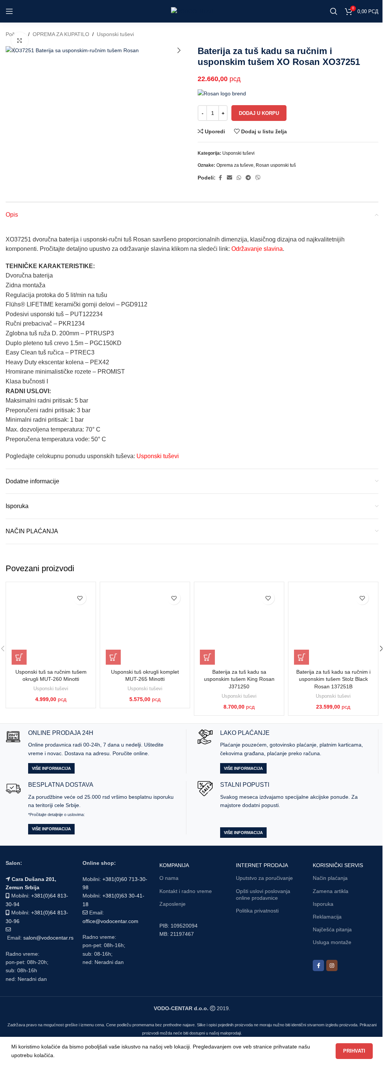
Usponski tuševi (115, 34)
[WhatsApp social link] (238, 178)
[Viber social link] (258, 178)
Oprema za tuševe (235, 165)
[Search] (333, 11)
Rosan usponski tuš (276, 165)
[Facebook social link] (220, 178)
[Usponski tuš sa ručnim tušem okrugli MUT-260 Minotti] (51, 626)
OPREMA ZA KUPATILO (61, 34)
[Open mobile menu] (9, 11)
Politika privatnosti (257, 911)
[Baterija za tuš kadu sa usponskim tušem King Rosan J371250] (239, 626)
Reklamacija (327, 917)
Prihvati (354, 1051)
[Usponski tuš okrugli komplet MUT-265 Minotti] (145, 626)
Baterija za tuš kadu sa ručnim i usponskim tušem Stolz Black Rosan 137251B (333, 679)
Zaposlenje (172, 904)
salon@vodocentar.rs (48, 938)
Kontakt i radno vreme (185, 891)
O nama (168, 878)
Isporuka (323, 904)
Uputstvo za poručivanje (264, 878)
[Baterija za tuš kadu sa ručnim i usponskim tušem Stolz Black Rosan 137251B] (333, 626)
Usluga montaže (332, 942)
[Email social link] (229, 178)
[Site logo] (192, 11)
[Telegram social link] (248, 178)
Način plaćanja (330, 878)
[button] (13, 50)
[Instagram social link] (332, 965)
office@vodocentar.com (110, 921)
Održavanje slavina (257, 249)
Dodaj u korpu (259, 113)
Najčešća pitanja (332, 929)
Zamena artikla (330, 891)
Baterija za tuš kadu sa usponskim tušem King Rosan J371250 (239, 679)
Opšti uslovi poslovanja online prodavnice (263, 894)
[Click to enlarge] (19, 40)
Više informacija (51, 768)
